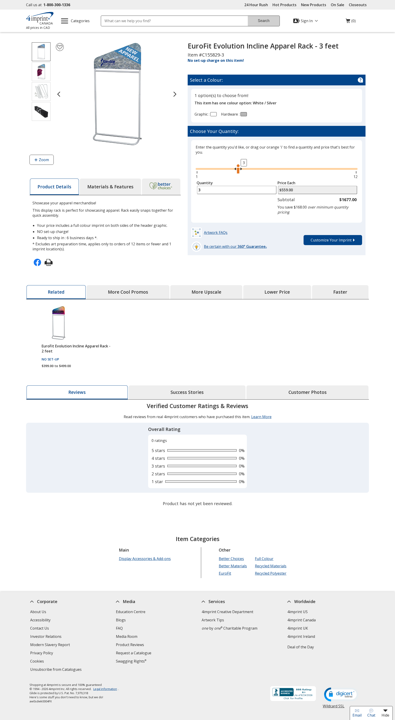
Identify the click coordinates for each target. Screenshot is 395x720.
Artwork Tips (213, 620)
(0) (351, 22)
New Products (313, 4)
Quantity (205, 182)
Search (264, 21)
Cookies (37, 662)
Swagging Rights (131, 661)
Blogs (121, 620)
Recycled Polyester (270, 573)
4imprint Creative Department (227, 611)
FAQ (119, 628)
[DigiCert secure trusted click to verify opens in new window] (341, 695)
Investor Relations (46, 637)
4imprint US (297, 611)
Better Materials (233, 565)
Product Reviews (130, 644)
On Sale (337, 4)
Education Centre (130, 611)
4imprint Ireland (301, 636)
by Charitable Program (229, 628)
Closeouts (358, 4)
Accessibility (40, 620)
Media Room (126, 636)
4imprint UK (297, 628)
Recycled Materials (270, 565)
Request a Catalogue (133, 652)
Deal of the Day (300, 647)
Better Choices (231, 558)
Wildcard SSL (333, 708)
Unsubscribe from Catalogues (56, 670)
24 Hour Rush (256, 4)
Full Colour (264, 558)
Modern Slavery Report (50, 645)
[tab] (54, 187)
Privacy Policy (42, 653)
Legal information (105, 689)
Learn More (261, 416)
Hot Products (284, 4)
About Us (38, 611)
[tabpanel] (197, 455)
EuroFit (225, 573)
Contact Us (39, 628)
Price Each (286, 182)
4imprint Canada (301, 620)
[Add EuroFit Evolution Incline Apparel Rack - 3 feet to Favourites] (59, 47)
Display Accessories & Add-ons (145, 558)
